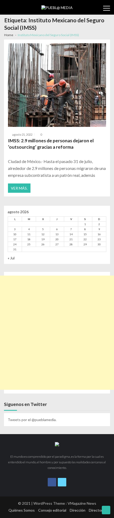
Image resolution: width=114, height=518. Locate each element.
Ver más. (19, 188)
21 (71, 239)
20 (57, 239)
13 (57, 234)
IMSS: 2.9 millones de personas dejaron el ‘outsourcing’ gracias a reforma (51, 144)
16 (99, 234)
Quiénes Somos (21, 510)
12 (43, 234)
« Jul (11, 258)
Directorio (97, 510)
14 (71, 234)
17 (14, 239)
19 (43, 239)
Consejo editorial (52, 510)
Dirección (77, 510)
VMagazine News (82, 503)
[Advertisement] (57, 333)
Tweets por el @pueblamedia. (32, 419)
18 (28, 239)
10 (14, 234)
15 (85, 234)
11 (28, 234)
